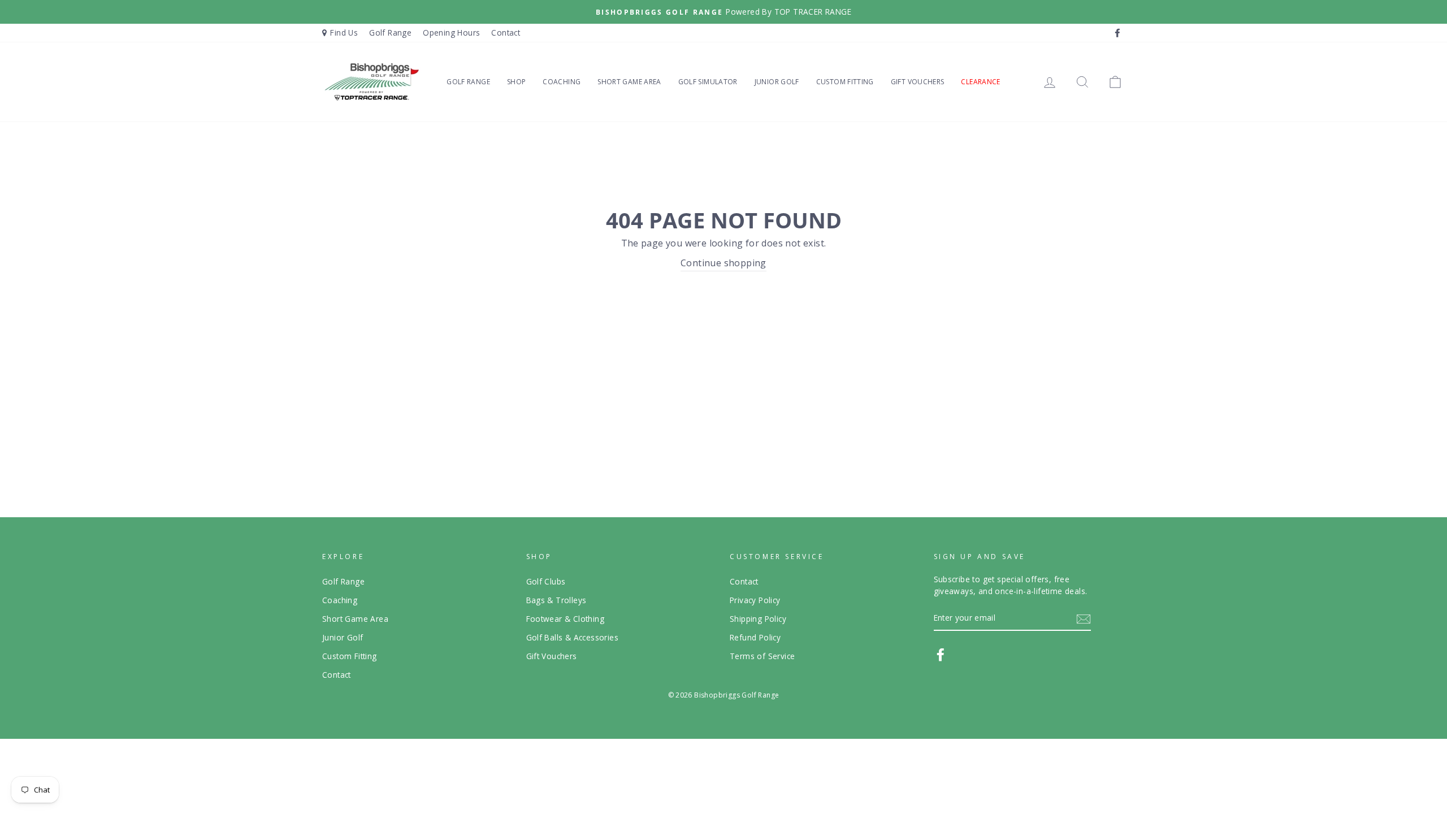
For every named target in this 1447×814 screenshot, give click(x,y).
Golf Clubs (546, 581)
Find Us (344, 32)
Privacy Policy (755, 600)
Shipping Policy (758, 618)
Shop (516, 81)
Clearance (980, 81)
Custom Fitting (845, 81)
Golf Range (390, 32)
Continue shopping (723, 263)
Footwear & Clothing (565, 618)
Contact (505, 32)
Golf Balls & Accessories (572, 637)
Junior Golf (777, 81)
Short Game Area (629, 81)
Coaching (561, 81)
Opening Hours (451, 32)
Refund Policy (755, 637)
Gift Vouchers (918, 81)
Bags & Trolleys (556, 600)
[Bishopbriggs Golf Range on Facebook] (940, 654)
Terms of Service (762, 656)
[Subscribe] (1083, 618)
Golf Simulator (708, 81)
